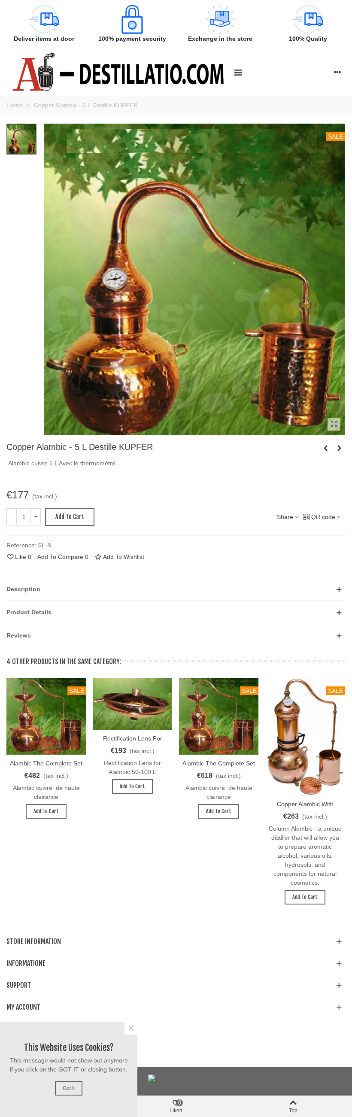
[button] (176, 589)
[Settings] (337, 72)
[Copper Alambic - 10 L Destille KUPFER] (339, 448)
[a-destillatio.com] (118, 72)
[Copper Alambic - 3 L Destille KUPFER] (325, 448)
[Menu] (238, 72)
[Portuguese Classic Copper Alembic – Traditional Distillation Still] (334, 424)
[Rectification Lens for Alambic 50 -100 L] (132, 704)
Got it (69, 1088)
